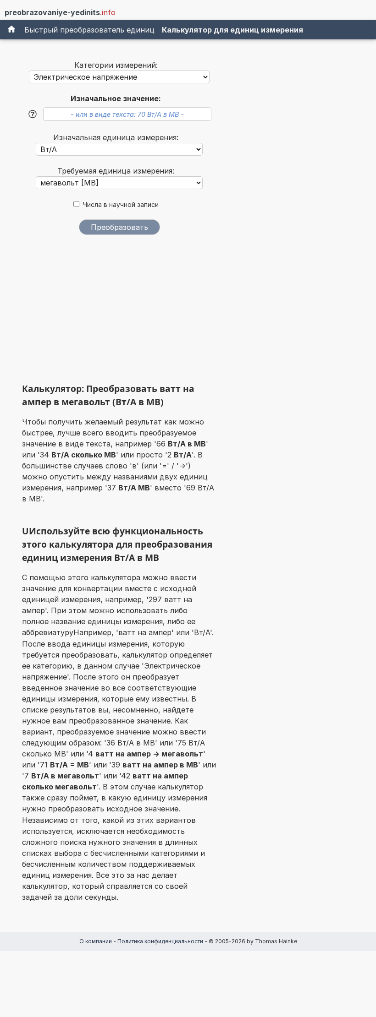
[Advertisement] (119, 312)
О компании (95, 941)
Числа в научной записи (121, 204)
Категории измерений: (116, 65)
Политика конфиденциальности (160, 941)
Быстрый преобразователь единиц (89, 29)
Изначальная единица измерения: (115, 137)
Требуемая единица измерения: (115, 170)
